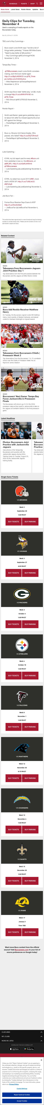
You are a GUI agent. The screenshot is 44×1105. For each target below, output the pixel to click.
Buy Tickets (13, 522)
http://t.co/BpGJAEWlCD (13, 76)
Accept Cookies (22, 1101)
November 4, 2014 (11, 84)
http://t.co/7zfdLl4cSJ (26, 181)
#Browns (29, 161)
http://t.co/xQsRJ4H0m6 (22, 164)
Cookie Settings (22, 1088)
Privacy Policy (14, 1084)
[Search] (37, 3)
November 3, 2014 (11, 58)
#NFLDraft (8, 184)
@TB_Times (30, 76)
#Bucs (33, 158)
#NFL (32, 179)
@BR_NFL (8, 164)
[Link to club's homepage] (4, 2)
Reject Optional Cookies (22, 1095)
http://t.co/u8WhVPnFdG (21, 94)
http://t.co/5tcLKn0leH (13, 205)
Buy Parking (30, 522)
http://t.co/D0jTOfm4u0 (29, 136)
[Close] (41, 1060)
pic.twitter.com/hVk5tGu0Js (15, 79)
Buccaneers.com (22, 950)
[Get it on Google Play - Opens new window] (29, 1050)
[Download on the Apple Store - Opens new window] (14, 1049)
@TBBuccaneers (11, 71)
